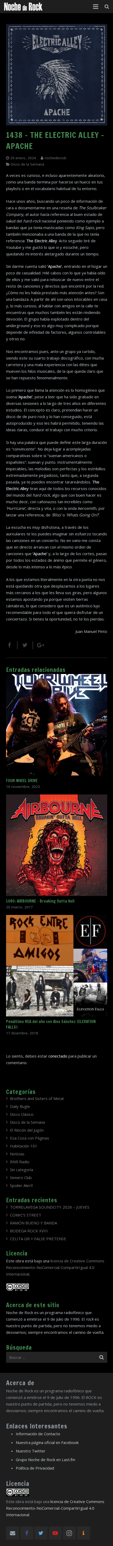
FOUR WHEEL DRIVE (22, 780)
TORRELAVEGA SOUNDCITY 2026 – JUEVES (49, 1207)
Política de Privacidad (35, 1468)
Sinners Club (21, 1177)
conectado (57, 1056)
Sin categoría (21, 1169)
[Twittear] (25, 645)
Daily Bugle (20, 1106)
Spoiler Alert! (21, 1185)
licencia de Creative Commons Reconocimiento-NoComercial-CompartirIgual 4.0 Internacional (55, 1267)
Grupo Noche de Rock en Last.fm (45, 1459)
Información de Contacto (38, 1433)
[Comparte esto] (12, 645)
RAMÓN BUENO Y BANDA (33, 1222)
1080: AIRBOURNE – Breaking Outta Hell (40, 901)
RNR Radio (19, 1161)
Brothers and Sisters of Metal (37, 1098)
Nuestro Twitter (30, 1450)
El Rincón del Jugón (27, 1130)
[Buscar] (106, 6)
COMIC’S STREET (25, 1215)
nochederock (55, 158)
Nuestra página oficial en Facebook (47, 1442)
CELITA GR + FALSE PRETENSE (38, 1238)
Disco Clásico (21, 1114)
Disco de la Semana (27, 164)
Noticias (17, 1153)
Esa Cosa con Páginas (29, 1138)
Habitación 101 (23, 1145)
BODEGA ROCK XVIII (29, 1230)
